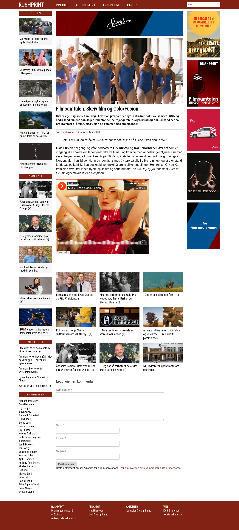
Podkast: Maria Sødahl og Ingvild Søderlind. (34, 269)
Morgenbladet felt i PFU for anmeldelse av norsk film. (34, 134)
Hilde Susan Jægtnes (30, 437)
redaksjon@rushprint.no (64, 518)
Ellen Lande (25, 419)
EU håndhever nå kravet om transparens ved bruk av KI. (34, 331)
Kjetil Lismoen (26, 459)
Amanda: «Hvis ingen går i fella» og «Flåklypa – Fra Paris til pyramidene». (35, 360)
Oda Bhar (23, 470)
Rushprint (31, 4)
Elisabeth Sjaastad (29, 415)
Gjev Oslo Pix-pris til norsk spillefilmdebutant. (34, 40)
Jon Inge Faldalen (28, 451)
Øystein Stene (26, 491)
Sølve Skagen (26, 488)
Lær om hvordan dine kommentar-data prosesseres (150, 467)
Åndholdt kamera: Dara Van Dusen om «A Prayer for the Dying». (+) (34, 205)
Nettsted (61, 451)
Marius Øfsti (25, 473)
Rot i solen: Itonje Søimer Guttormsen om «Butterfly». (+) (74, 332)
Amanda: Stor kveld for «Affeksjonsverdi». (31, 370)
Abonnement (85, 5)
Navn (60, 425)
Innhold (62, 5)
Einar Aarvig (25, 411)
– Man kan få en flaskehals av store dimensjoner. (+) (117, 332)
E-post (61, 438)
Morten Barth (26, 466)
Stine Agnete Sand (29, 484)
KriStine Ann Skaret (29, 462)
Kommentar (64, 389)
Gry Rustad (24, 430)
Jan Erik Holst (26, 444)
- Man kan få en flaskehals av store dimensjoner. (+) (34, 349)
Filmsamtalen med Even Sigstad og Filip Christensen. (74, 296)
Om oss (132, 5)
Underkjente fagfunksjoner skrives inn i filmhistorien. (34, 103)
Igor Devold (25, 440)
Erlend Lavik (25, 422)
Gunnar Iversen (27, 426)
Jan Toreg (24, 448)
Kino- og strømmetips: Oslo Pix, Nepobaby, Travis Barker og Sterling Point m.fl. (118, 298)
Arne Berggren (26, 404)
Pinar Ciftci (25, 477)
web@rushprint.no (173, 514)
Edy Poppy (24, 408)
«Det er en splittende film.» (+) (35, 385)
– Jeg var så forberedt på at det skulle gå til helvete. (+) (34, 237)
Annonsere (111, 5)
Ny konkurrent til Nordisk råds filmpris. (33, 165)
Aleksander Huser (28, 401)
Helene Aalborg (27, 433)
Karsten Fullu (26, 455)
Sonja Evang (25, 481)
